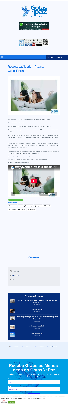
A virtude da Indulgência (36, 326)
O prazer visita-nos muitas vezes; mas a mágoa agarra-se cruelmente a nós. (37, 301)
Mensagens (15, 275)
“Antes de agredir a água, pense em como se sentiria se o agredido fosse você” (37, 318)
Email (9, 379)
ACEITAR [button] (11, 402)
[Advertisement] (34, 235)
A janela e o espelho (36, 309)
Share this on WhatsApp (16, 200)
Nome (9, 386)
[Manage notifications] (3, 401)
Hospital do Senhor (37, 333)
